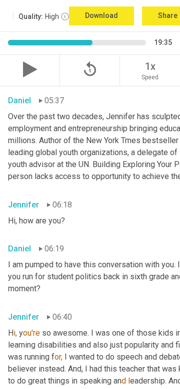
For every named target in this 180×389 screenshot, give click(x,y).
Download (101, 15)
